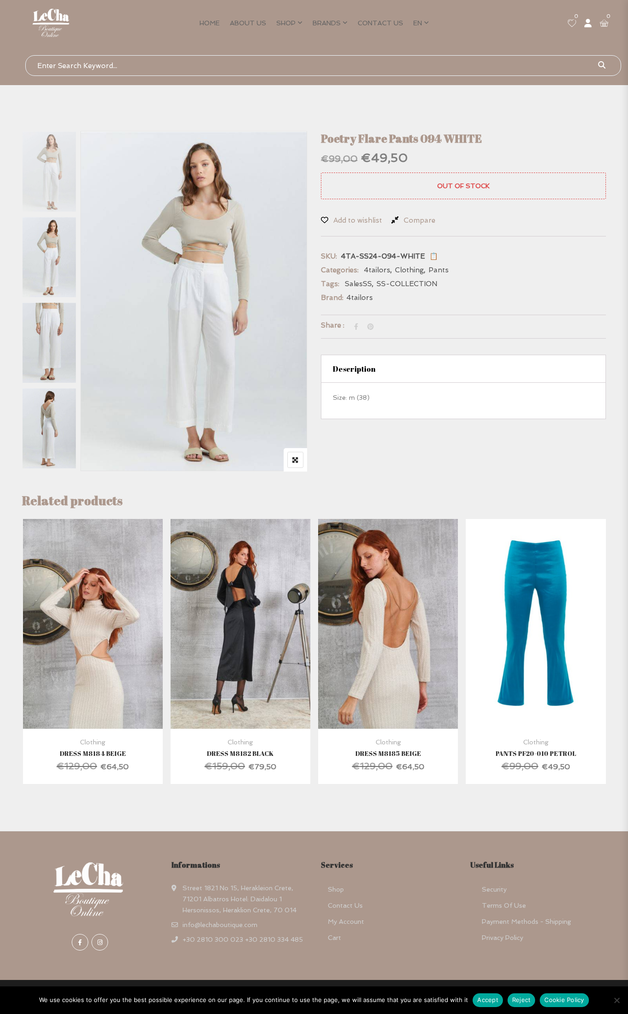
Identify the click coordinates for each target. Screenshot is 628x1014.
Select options (79, 644)
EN (417, 23)
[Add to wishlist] (104, 644)
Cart (334, 937)
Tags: (330, 284)
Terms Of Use (504, 905)
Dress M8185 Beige (388, 753)
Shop (286, 23)
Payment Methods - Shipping (526, 921)
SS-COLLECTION (407, 284)
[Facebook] (80, 942)
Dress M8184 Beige (93, 753)
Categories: (340, 270)
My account (346, 921)
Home (210, 23)
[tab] (463, 368)
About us (248, 23)
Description (354, 369)
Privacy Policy (502, 937)
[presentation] (28, 660)
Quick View (92, 706)
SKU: (329, 256)
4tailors (377, 270)
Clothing (409, 270)
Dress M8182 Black (240, 753)
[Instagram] (99, 942)
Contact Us (380, 23)
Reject (521, 999)
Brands (327, 23)
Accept (487, 999)
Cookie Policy (564, 999)
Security (494, 889)
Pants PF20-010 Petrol (536, 753)
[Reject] (616, 1000)
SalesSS (358, 284)
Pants (438, 270)
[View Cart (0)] (604, 24)
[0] (572, 24)
